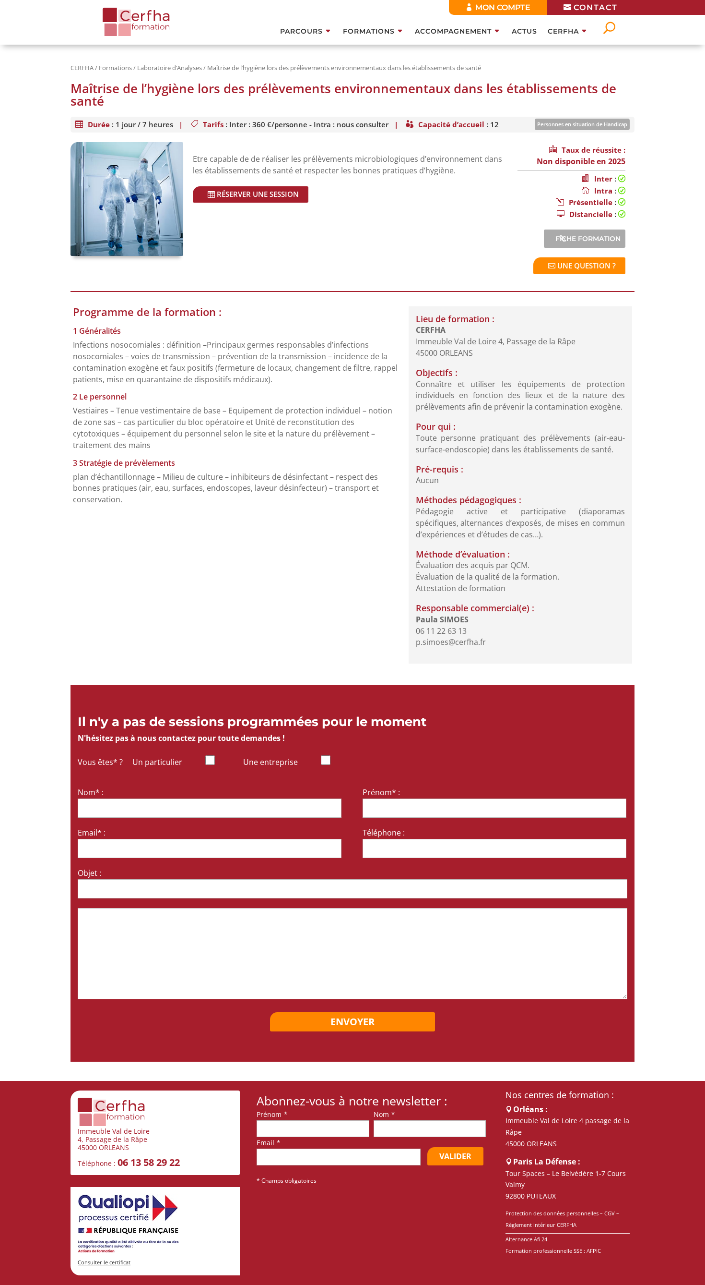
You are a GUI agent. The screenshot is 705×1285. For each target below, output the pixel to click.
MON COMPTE (502, 7)
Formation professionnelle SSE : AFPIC (553, 1250)
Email (265, 1142)
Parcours (301, 32)
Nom (381, 1114)
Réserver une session (258, 194)
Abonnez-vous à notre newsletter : (352, 1101)
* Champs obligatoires (287, 1180)
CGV (609, 1213)
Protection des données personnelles (552, 1213)
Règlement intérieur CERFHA (540, 1224)
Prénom (269, 1114)
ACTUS (524, 32)
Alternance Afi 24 (526, 1239)
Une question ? (586, 265)
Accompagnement (453, 32)
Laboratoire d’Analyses (169, 67)
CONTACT (596, 7)
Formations (369, 32)
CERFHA (563, 32)
